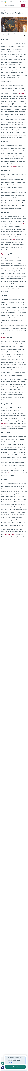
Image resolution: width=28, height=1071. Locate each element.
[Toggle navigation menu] (2, 1)
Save (3, 36)
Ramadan (13, 166)
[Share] (3, 1063)
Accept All (15, 1066)
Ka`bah (13, 239)
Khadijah (21, 93)
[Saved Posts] (26, 2)
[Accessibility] (23, 2)
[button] (18, 36)
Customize (11, 1062)
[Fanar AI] (2, 1067)
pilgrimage (4, 423)
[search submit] (23, 5)
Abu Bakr (23, 224)
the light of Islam (10, 534)
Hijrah (3, 254)
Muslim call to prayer (14, 473)
